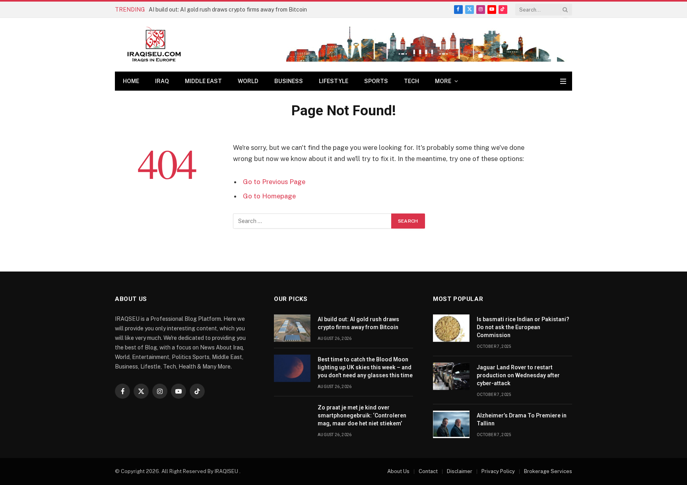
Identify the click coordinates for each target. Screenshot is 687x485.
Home (131, 81)
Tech (411, 81)
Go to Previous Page (274, 182)
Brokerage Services (548, 471)
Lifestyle (333, 81)
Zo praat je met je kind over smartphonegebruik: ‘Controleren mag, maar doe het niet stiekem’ (362, 415)
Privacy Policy (498, 471)
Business (288, 81)
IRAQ (162, 81)
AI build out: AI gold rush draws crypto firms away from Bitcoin (228, 9)
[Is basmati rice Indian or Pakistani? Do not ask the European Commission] (451, 328)
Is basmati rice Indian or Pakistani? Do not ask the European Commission (523, 327)
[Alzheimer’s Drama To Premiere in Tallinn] (451, 424)
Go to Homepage (269, 196)
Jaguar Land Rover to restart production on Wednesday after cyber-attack (518, 375)
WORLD (248, 81)
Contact (428, 471)
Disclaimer (459, 471)
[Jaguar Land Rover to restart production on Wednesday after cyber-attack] (451, 376)
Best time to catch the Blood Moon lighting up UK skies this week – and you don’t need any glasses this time (365, 367)
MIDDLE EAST (203, 81)
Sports (376, 81)
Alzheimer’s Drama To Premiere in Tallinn (522, 419)
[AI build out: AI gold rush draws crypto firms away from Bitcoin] (292, 328)
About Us (398, 471)
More (443, 81)
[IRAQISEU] (154, 45)
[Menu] (563, 81)
